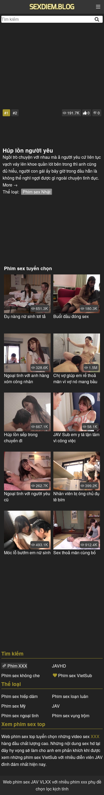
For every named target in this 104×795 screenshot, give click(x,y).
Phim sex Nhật (36, 192)
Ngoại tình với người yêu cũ (27, 496)
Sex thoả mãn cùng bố (74, 552)
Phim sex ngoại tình (20, 715)
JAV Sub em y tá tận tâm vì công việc (76, 437)
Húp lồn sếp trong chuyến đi (21, 437)
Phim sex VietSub (75, 675)
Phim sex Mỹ (13, 706)
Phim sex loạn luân (70, 696)
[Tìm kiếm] (97, 19)
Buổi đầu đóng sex (71, 316)
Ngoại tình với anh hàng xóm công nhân (26, 378)
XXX (95, 736)
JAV (56, 706)
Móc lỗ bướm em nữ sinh (27, 552)
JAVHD (59, 666)
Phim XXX (17, 666)
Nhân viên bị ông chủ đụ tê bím (76, 496)
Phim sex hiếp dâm (19, 696)
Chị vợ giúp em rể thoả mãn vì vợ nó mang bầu (75, 378)
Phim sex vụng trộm (70, 715)
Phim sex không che (20, 675)
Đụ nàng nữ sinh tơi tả (25, 316)
